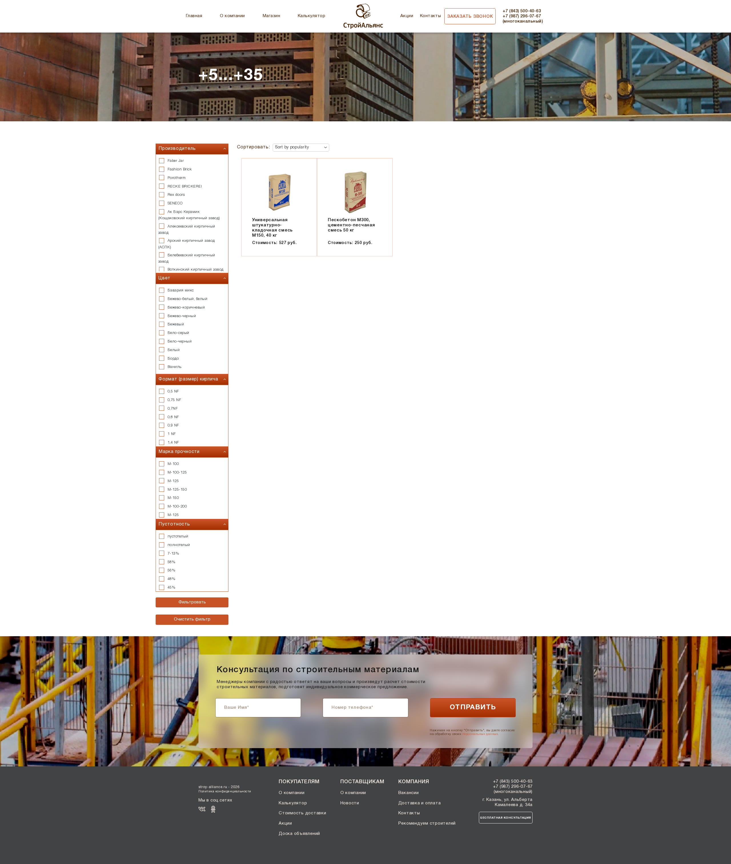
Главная (194, 16)
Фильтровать (192, 602)
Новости (349, 803)
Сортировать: (253, 147)
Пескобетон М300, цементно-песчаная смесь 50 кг (351, 225)
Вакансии (408, 793)
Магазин (271, 16)
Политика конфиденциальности (224, 791)
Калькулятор (311, 16)
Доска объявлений (299, 834)
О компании (232, 16)
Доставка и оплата (419, 803)
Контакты (430, 16)
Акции (406, 16)
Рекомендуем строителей (427, 823)
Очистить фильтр (192, 619)
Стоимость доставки (302, 813)
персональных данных (480, 734)
